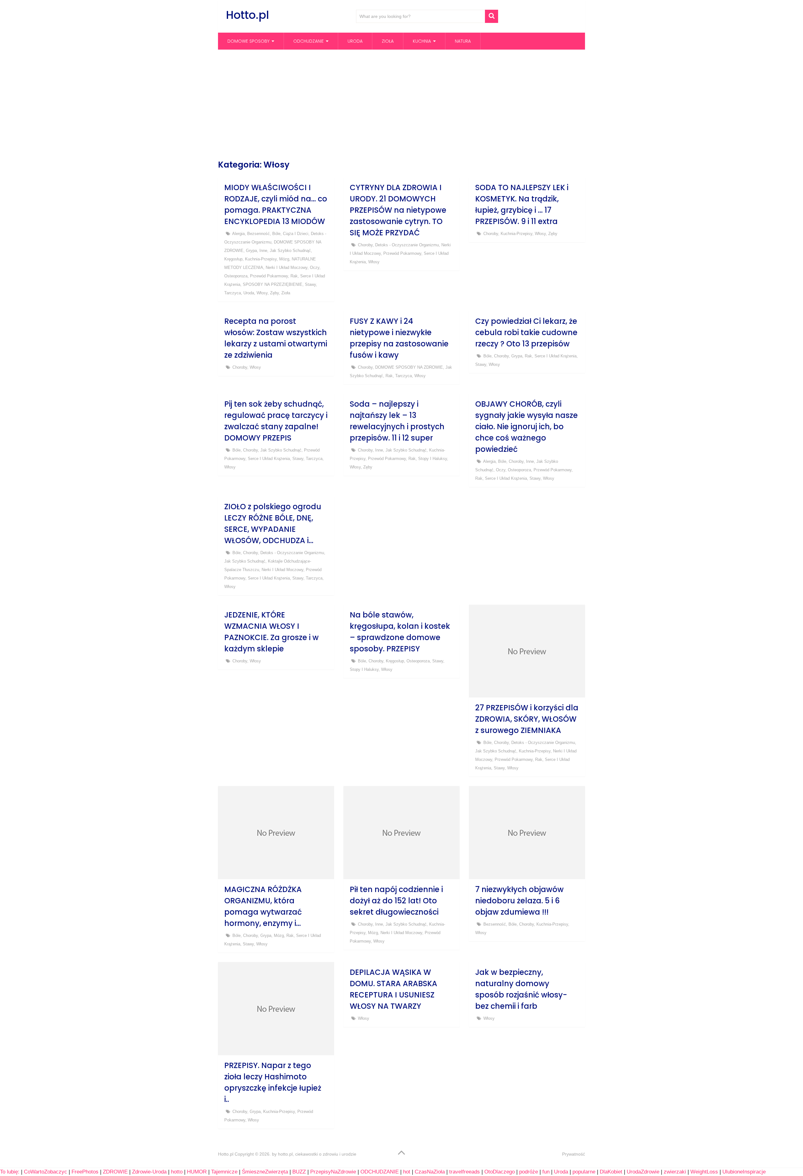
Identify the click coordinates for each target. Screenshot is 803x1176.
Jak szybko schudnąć (290, 250)
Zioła (388, 41)
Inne (263, 250)
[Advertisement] (401, 104)
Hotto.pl (247, 14)
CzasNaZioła (430, 1172)
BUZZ (299, 1172)
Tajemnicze (224, 1172)
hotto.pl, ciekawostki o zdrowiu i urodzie (317, 1154)
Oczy (314, 267)
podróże (528, 1172)
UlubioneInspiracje (744, 1172)
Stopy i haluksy (432, 458)
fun (546, 1172)
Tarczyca (232, 293)
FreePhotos (85, 1172)
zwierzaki (675, 1172)
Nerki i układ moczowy (286, 267)
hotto (177, 1172)
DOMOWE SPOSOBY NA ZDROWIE (409, 367)
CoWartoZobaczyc (45, 1172)
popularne (583, 1172)
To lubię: (9, 1172)
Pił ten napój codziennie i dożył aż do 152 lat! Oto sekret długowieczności (396, 900)
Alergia (238, 233)
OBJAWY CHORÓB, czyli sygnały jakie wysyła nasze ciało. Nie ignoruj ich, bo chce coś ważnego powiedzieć (526, 426)
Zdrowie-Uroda (149, 1172)
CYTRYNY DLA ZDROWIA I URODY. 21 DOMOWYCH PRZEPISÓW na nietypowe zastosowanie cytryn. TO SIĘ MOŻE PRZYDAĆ (398, 210)
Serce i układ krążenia (555, 356)
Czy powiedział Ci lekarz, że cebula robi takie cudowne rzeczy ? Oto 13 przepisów (526, 332)
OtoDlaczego (499, 1172)
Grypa (251, 250)
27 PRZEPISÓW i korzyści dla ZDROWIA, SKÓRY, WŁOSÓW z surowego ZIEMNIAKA (526, 719)
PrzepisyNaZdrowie (333, 1172)
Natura (463, 41)
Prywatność (573, 1154)
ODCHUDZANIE (379, 1172)
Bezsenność (258, 233)
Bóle (276, 233)
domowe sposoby (248, 41)
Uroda (355, 41)
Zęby (274, 293)
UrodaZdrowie (643, 1172)
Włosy (262, 293)
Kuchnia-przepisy (261, 259)
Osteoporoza (235, 276)
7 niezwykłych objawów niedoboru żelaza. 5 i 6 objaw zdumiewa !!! (519, 900)
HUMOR (197, 1172)
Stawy (310, 284)
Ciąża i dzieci (295, 233)
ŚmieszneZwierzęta (265, 1172)
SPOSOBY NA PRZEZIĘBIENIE (272, 284)
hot (406, 1172)
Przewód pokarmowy (269, 276)
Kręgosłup (233, 259)
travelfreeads (464, 1172)
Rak (294, 276)
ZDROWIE (115, 1172)
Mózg (284, 259)
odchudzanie (308, 41)
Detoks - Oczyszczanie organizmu (407, 245)
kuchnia (422, 41)
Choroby (365, 245)
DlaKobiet (611, 1172)
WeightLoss (704, 1172)
